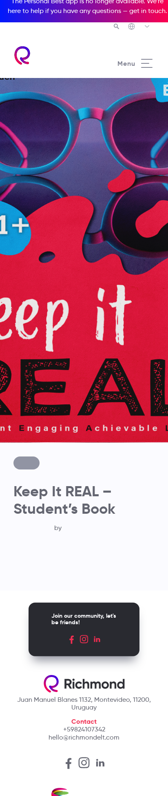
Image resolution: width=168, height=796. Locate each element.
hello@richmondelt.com (84, 737)
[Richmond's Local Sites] (139, 27)
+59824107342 (84, 729)
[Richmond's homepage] (48, 55)
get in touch (147, 11)
